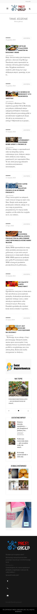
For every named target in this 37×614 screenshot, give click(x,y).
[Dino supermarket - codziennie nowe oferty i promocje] (12, 139)
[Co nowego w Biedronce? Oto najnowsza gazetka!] (12, 93)
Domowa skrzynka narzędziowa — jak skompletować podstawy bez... (22, 426)
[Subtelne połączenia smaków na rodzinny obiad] (12, 48)
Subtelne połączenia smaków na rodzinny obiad (17, 49)
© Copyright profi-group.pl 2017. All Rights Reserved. (18, 610)
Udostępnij (26, 38)
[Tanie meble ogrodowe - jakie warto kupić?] (23, 486)
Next (28, 410)
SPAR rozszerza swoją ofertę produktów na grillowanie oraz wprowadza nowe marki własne (18, 237)
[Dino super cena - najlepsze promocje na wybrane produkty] (12, 185)
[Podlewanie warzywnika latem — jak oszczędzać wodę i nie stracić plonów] (18, 388)
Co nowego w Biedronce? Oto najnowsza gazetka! (18, 95)
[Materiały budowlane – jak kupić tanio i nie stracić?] (13, 486)
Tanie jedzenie (9, 55)
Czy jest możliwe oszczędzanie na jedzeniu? (18, 329)
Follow (28, 1)
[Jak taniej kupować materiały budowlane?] (13, 474)
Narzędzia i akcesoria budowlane (20, 433)
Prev (8, 410)
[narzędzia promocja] (18, 366)
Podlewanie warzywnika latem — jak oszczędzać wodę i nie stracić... (18, 401)
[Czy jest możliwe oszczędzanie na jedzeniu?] (12, 327)
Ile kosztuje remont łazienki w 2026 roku (22, 454)
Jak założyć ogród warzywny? (23, 284)
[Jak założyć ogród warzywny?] (12, 284)
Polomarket (9, 565)
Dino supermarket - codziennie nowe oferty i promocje (18, 141)
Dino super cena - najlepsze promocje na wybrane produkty (16, 188)
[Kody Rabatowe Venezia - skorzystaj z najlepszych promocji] (18, 514)
